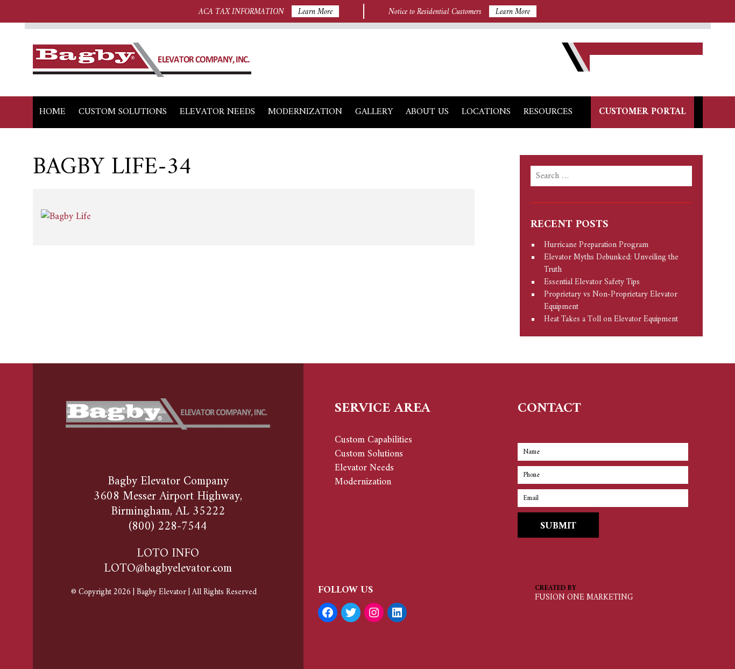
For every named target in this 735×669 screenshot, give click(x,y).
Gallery (374, 112)
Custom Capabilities (373, 440)
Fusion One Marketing (584, 597)
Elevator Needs (217, 112)
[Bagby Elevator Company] (142, 74)
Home (52, 112)
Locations (486, 112)
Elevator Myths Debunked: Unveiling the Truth (611, 263)
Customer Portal (642, 112)
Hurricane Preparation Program (596, 245)
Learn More (315, 11)
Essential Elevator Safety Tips (592, 282)
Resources (548, 112)
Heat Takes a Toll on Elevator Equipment (611, 319)
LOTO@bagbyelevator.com (168, 568)
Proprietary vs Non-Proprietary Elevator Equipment (610, 300)
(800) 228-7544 (168, 526)
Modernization (305, 112)
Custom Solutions (123, 112)
